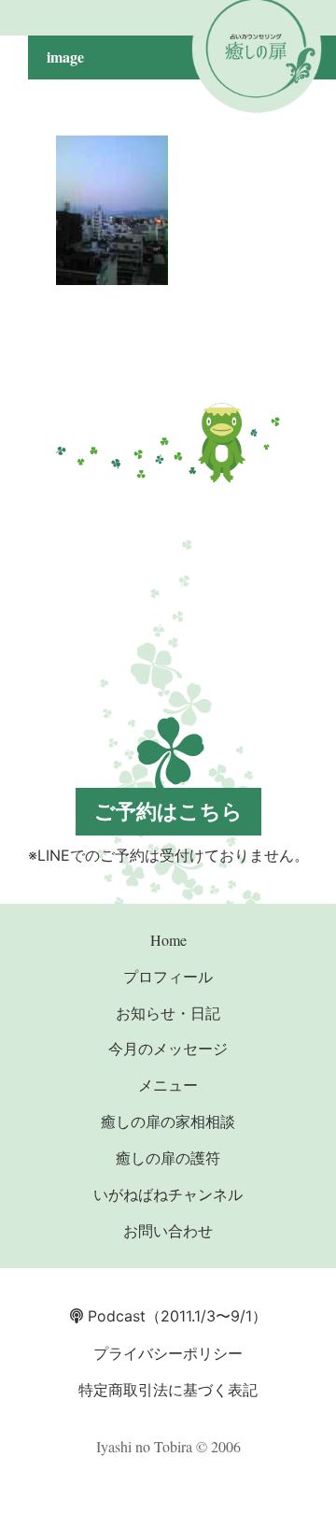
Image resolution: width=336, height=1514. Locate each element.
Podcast (114, 1316)
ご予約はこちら (168, 811)
